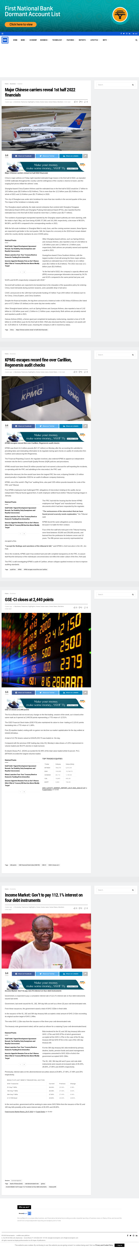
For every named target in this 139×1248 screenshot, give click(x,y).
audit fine (13, 569)
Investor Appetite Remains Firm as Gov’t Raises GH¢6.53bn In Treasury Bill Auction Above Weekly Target (22, 263)
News (23, 40)
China (12, 330)
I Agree (119, 1245)
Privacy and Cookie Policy (104, 1245)
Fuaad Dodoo (47, 789)
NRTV (105, 40)
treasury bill (52, 1187)
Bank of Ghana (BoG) (16, 1183)
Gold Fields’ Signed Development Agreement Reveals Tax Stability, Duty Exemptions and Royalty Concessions (20, 248)
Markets (60, 102)
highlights (31, 102)
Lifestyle (94, 40)
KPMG (20, 569)
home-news (44, 102)
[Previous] (20, 272)
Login (135, 33)
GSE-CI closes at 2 (54, 865)
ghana (43, 1183)
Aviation (19, 84)
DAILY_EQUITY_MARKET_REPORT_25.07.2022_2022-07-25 (63, 788)
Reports (82, 40)
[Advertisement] (69, 61)
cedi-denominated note (32, 1183)
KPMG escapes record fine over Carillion (35, 569)
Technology (57, 40)
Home (15, 40)
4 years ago (8, 102)
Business (43, 40)
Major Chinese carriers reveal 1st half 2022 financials (31, 330)
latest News (53, 102)
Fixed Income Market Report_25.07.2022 (19, 1112)
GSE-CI (44, 865)
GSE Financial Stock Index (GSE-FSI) (29, 865)
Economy (33, 40)
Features (70, 40)
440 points (13, 865)
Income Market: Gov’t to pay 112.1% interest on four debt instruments (26, 1187)
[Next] (24, 272)
